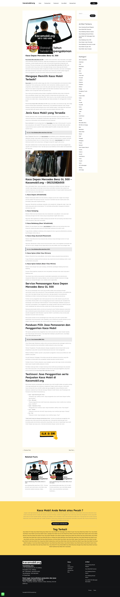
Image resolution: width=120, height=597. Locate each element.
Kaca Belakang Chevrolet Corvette (87, 44)
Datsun (80, 86)
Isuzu (80, 107)
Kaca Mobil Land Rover (29, 539)
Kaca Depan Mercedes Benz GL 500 (34, 59)
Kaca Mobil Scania (71, 533)
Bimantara (81, 66)
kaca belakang (47, 226)
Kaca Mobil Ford (91, 541)
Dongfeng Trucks (83, 91)
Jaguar (80, 109)
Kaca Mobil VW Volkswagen (58, 531)
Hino (80, 100)
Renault (80, 145)
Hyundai (81, 104)
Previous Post (27, 450)
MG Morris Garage (83, 125)
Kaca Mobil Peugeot (60, 535)
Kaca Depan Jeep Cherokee (85, 42)
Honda (80, 102)
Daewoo (81, 82)
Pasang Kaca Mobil (69, 535)
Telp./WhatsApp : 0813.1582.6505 (30, 573)
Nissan (80, 134)
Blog (68, 572)
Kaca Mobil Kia (38, 539)
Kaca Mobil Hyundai (91, 539)
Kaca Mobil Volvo (47, 531)
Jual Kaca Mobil (56, 539)
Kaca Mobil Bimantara (71, 544)
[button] (94, 3)
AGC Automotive (83, 59)
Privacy (90, 590)
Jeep (80, 111)
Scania (80, 149)
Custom (80, 80)
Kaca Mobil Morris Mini (34, 537)
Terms (94, 590)
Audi (80, 64)
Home (40, 3)
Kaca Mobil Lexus (92, 537)
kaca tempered (58, 140)
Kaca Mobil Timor (87, 531)
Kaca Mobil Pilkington (50, 535)
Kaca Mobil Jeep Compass (85, 49)
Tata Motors (82, 156)
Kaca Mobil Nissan (87, 535)
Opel (80, 136)
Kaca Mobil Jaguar (73, 539)
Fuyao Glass (82, 95)
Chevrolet (81, 75)
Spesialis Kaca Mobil (52, 533)
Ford (80, 93)
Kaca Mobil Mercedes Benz (72, 537)
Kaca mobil (28, 83)
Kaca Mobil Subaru (42, 533)
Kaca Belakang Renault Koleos (86, 34)
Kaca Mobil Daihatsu (69, 543)
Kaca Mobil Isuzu (82, 539)
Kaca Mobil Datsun (59, 543)
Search (80, 13)
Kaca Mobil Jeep (65, 539)
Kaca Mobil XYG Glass (28, 531)
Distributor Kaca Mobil (49, 543)
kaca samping (45, 136)
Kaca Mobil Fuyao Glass (81, 541)
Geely (80, 98)
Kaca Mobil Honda (26, 541)
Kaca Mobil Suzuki (33, 533)
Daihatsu (81, 84)
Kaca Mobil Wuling (38, 531)
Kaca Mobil (64, 3)
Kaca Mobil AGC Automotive (64, 546)
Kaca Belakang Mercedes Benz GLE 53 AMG (61, 482)
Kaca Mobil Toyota (69, 531)
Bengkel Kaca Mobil (81, 544)
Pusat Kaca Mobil (31, 535)
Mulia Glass (81, 131)
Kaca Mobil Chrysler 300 (85, 46)
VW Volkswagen (83, 165)
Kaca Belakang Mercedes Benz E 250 (35, 482)
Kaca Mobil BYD (53, 544)
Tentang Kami (47, 3)
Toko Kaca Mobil (79, 531)
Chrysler (81, 77)
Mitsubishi (81, 129)
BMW (80, 68)
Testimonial (55, 3)
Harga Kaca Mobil (44, 541)
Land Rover (81, 116)
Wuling (80, 167)
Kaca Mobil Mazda (83, 537)
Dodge (80, 89)
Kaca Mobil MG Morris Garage (47, 537)
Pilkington (81, 140)
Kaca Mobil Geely (62, 541)
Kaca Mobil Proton (39, 535)
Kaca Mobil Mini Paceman (85, 29)
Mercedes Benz (82, 122)
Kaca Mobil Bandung (47, 539)
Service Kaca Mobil (62, 533)
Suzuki (80, 154)
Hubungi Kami (73, 3)
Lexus (80, 118)
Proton (80, 143)
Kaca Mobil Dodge (39, 543)
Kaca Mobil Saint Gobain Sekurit (84, 533)
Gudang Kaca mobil (53, 541)
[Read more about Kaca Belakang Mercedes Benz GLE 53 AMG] (61, 470)
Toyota (80, 161)
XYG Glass (81, 169)
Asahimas (81, 62)
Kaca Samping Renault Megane (86, 27)
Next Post (72, 450)
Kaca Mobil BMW (62, 544)
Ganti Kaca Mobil (71, 541)
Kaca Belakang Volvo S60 (85, 40)
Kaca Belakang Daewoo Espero (86, 31)
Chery (80, 73)
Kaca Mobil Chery (45, 544)
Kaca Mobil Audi (90, 544)
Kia (79, 113)
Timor (80, 158)
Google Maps (27, 575)
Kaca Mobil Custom (89, 543)
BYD (80, 71)
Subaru (80, 152)
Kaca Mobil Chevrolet (35, 544)
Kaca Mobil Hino (36, 541)
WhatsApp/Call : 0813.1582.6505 (60, 523)
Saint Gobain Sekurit (84, 147)
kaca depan (49, 123)
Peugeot (81, 138)
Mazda (80, 120)
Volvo (80, 163)
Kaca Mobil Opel (78, 535)
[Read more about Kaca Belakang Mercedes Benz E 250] (36, 470)
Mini (80, 127)
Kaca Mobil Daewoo (79, 543)
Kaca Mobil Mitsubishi (60, 537)
